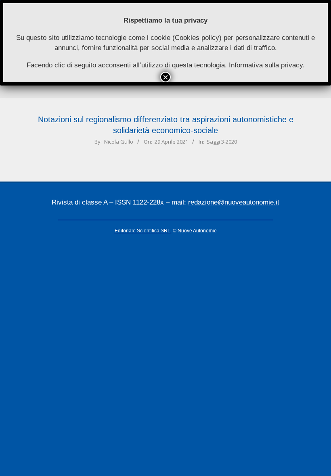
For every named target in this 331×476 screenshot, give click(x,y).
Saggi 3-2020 (222, 141)
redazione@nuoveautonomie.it (233, 202)
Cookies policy (197, 38)
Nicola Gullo (118, 141)
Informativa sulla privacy (266, 65)
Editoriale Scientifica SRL (143, 231)
